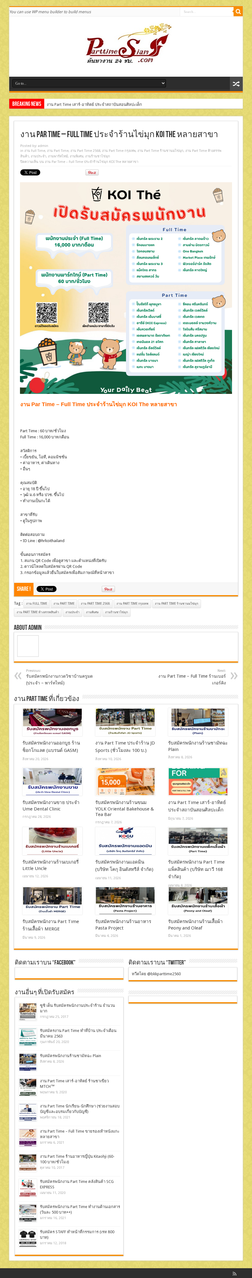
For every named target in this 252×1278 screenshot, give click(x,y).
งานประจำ (38, 156)
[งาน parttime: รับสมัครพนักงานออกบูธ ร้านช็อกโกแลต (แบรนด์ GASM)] (52, 722)
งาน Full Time (34, 151)
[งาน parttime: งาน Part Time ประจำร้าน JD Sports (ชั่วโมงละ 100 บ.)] (125, 722)
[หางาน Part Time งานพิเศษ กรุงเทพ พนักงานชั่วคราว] (126, 61)
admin (43, 146)
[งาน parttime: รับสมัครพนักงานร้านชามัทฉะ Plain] (198, 722)
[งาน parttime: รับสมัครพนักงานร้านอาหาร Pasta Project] (125, 900)
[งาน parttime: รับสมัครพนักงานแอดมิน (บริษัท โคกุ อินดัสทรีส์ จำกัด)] (125, 841)
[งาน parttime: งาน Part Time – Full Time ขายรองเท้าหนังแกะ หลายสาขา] (27, 1137)
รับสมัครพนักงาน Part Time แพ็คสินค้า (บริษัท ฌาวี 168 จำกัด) (196, 869)
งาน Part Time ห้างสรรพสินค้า (38, 612)
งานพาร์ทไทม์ (58, 156)
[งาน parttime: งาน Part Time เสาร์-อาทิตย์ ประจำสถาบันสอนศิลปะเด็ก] (198, 781)
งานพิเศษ (76, 156)
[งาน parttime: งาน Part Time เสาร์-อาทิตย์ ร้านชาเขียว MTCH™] (27, 1087)
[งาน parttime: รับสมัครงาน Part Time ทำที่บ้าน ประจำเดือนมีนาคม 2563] (27, 1037)
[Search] (238, 11)
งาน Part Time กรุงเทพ (119, 151)
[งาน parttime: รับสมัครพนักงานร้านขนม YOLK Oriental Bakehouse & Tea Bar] (125, 781)
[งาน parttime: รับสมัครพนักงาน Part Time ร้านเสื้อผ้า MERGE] (52, 900)
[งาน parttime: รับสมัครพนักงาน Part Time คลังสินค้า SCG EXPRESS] (27, 1188)
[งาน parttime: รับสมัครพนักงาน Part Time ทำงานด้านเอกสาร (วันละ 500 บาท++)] (27, 1213)
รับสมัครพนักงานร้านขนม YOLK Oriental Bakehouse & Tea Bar (124, 808)
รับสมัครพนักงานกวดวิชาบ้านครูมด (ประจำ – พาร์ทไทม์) (59, 677)
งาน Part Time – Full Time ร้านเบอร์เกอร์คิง (192, 677)
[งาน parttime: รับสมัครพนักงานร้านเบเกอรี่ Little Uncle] (52, 841)
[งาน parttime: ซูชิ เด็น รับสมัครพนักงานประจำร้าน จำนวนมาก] (27, 1011)
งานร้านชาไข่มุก (97, 156)
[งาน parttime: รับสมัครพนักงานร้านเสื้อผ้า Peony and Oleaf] (198, 900)
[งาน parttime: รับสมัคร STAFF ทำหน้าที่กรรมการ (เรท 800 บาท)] (27, 1238)
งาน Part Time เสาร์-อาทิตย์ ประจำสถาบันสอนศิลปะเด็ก (94, 104)
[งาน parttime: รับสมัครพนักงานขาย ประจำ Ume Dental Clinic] (52, 781)
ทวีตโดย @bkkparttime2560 (156, 974)
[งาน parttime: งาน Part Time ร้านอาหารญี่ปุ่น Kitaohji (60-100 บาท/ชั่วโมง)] (27, 1162)
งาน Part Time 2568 (85, 151)
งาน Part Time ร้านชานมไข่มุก (160, 151)
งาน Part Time (58, 151)
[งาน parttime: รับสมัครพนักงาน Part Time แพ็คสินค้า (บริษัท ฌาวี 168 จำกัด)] (198, 841)
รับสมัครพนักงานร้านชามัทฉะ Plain (70, 1055)
